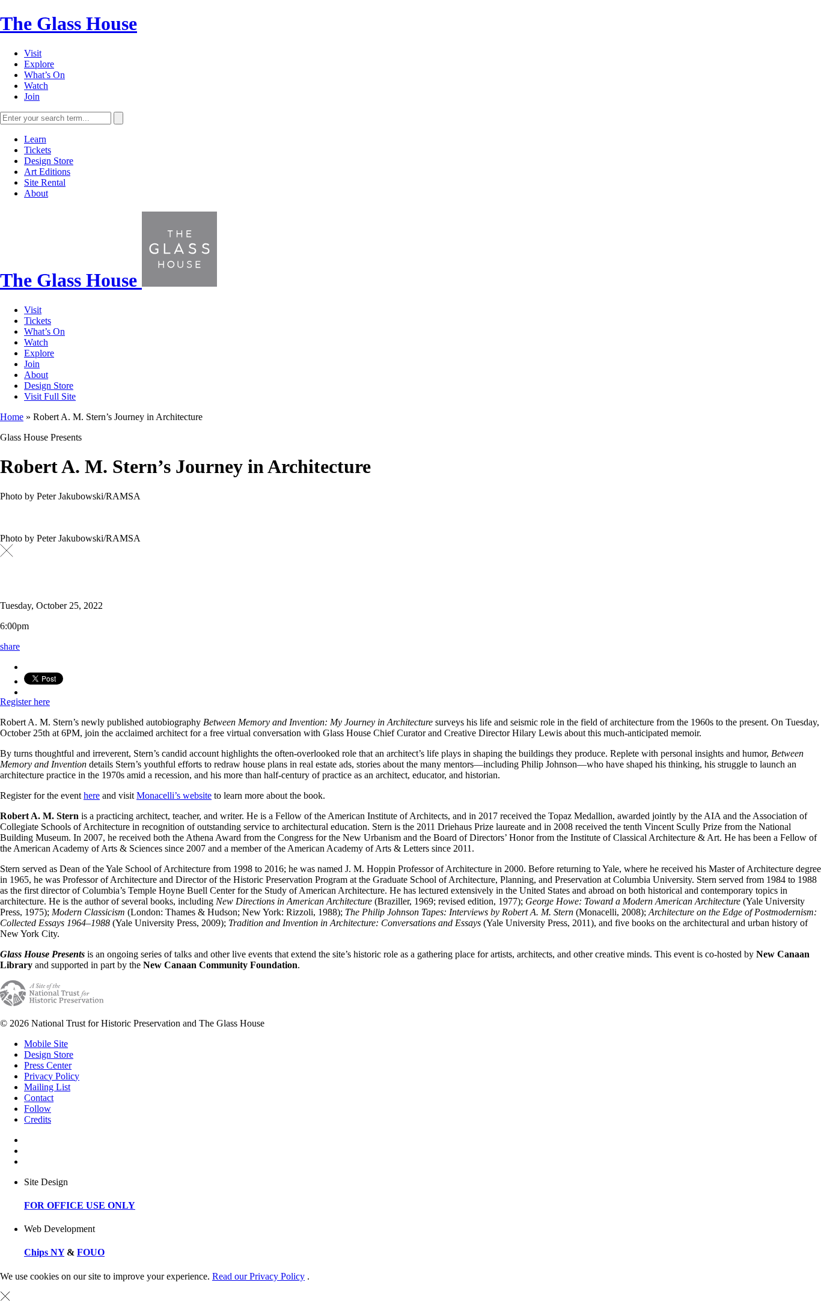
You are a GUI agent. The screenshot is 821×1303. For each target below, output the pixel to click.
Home (11, 417)
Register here (25, 702)
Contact (38, 1098)
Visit (32, 53)
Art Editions (47, 171)
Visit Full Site (50, 396)
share (10, 646)
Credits (37, 1119)
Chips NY (44, 1252)
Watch (36, 86)
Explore (39, 64)
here (92, 795)
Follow (37, 1108)
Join (32, 96)
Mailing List (47, 1087)
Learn (35, 139)
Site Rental (45, 182)
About (36, 193)
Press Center (48, 1065)
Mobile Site (46, 1044)
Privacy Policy (51, 1076)
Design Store (48, 161)
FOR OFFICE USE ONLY (79, 1205)
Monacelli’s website (174, 795)
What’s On (44, 75)
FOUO (91, 1252)
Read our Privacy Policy (258, 1276)
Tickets (37, 150)
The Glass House (68, 23)
